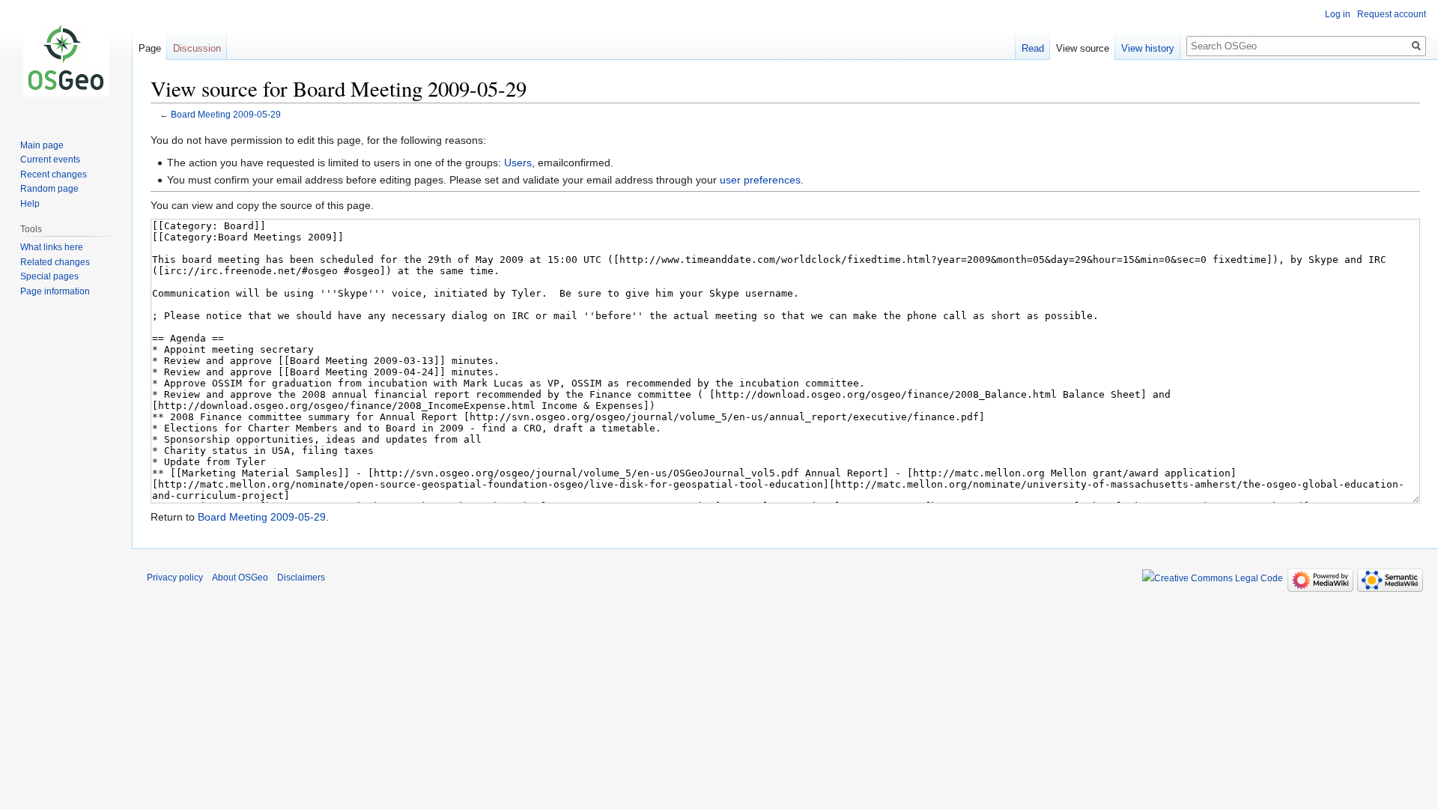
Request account (1391, 14)
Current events (50, 159)
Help (30, 204)
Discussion (197, 48)
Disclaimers (301, 577)
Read (1033, 48)
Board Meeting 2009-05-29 (226, 114)
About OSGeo (240, 577)
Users (518, 163)
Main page (42, 145)
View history (1147, 48)
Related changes (55, 262)
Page (150, 48)
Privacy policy (175, 577)
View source (1082, 48)
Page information (55, 291)
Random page (49, 189)
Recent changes (53, 174)
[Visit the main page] (66, 60)
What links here (51, 247)
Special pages (49, 276)
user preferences (760, 180)
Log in (1337, 14)
